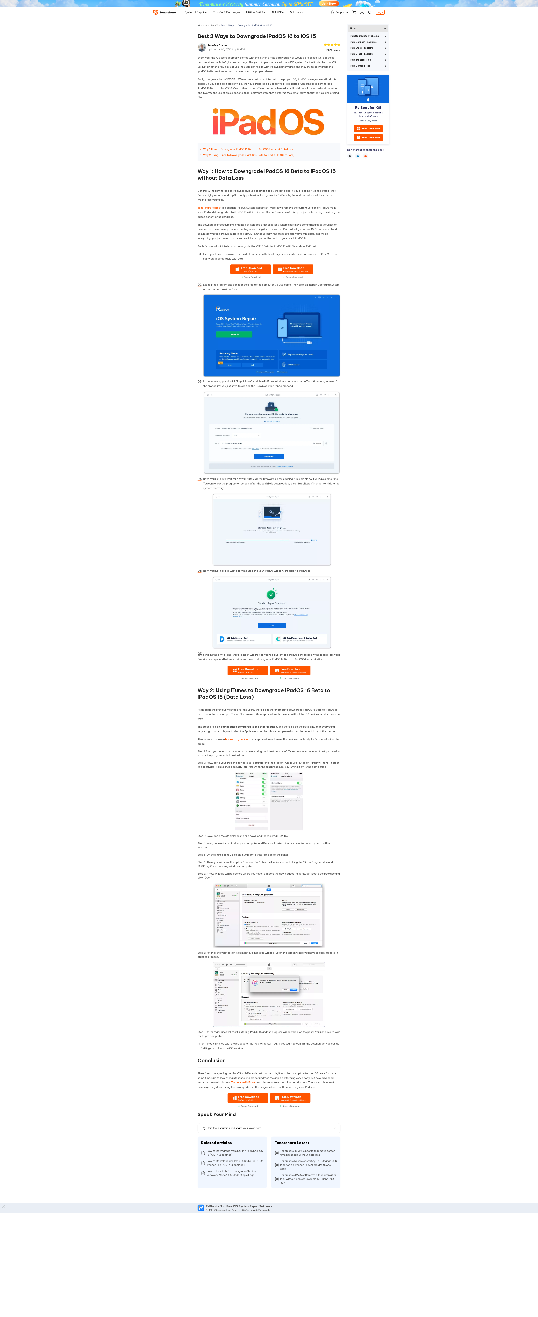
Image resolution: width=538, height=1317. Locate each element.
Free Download (371, 128)
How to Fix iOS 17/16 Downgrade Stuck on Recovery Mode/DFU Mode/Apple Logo (232, 1173)
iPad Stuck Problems (361, 47)
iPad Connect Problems (363, 42)
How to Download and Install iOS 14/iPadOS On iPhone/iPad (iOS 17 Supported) (235, 1163)
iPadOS (241, 49)
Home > (205, 25)
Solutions (295, 12)
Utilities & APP (254, 12)
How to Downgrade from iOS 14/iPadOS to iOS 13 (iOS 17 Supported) (235, 1152)
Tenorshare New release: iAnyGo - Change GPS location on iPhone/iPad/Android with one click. (308, 1164)
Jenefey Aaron (217, 45)
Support (340, 12)
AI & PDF (277, 12)
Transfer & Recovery (225, 12)
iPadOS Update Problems (364, 35)
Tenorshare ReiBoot (210, 207)
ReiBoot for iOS (368, 107)
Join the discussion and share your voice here (234, 1128)
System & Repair (195, 12)
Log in (380, 12)
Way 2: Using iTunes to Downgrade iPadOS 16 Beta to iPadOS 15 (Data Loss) (248, 155)
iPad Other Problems (362, 53)
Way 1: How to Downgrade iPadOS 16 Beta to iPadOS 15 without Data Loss (248, 149)
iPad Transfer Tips (360, 59)
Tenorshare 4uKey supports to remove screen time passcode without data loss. (307, 1152)
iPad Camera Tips (360, 65)
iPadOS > (215, 25)
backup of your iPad (237, 739)
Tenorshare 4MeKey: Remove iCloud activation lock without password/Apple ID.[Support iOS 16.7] (308, 1178)
